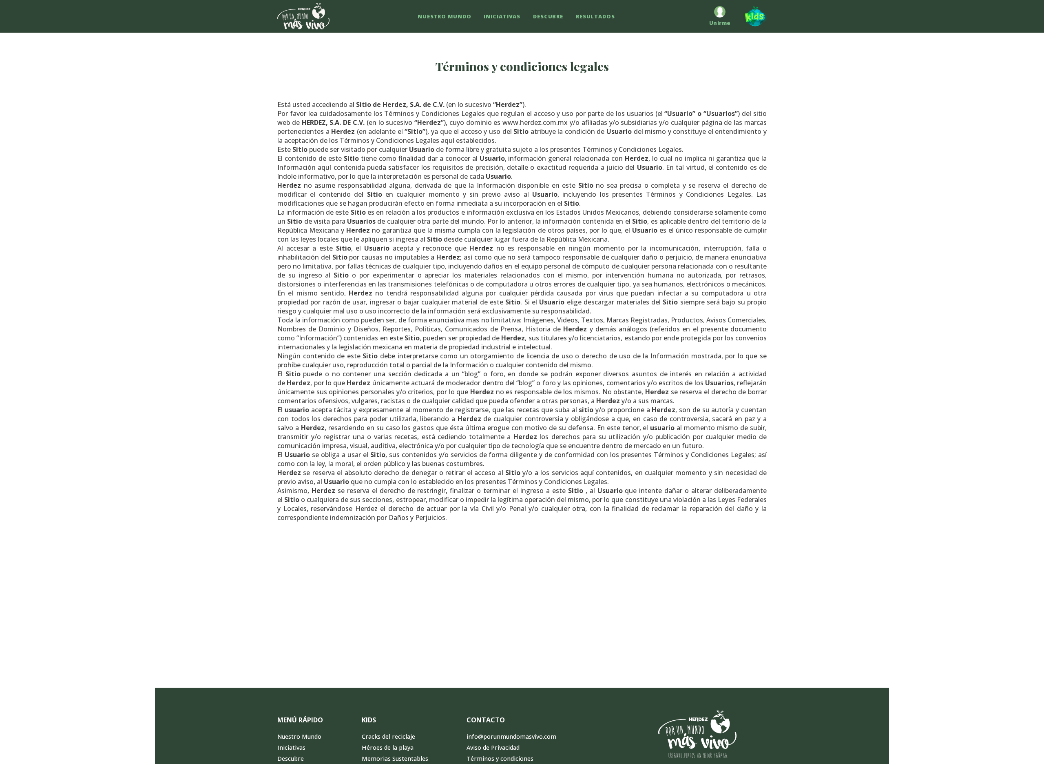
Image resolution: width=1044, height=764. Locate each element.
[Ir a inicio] (303, 16)
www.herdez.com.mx (535, 122)
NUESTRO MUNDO (444, 16)
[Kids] (752, 16)
